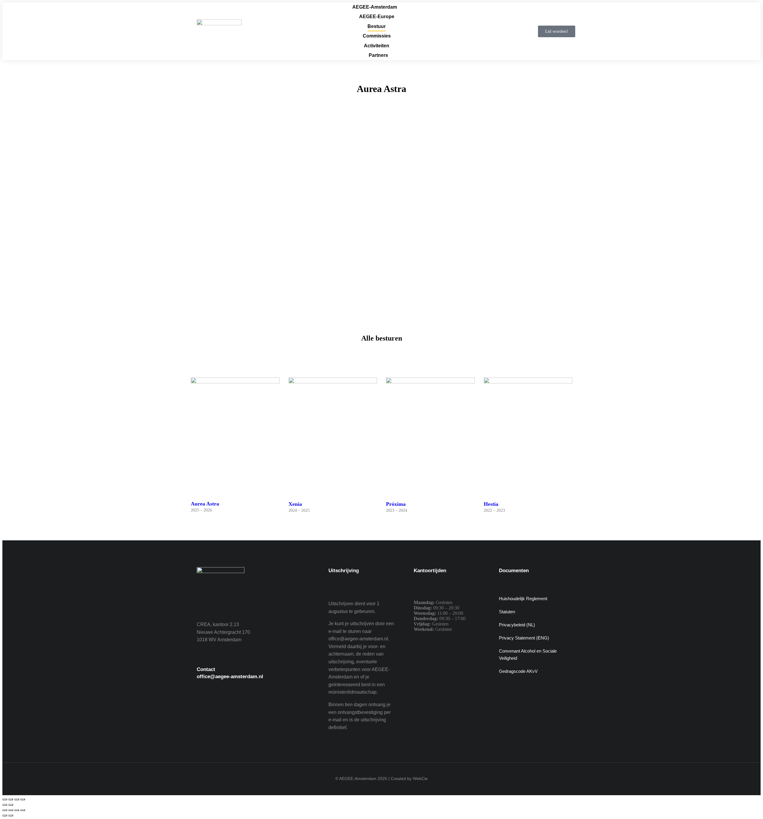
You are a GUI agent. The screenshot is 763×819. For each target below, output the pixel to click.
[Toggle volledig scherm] (10, 799)
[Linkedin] (253, 708)
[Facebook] (204, 708)
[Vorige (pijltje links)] (4, 805)
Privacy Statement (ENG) (524, 637)
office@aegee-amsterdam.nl (230, 676)
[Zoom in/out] (22, 810)
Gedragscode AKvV (518, 671)
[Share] (10, 810)
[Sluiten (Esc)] (22, 799)
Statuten (507, 611)
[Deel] (16, 799)
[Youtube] (220, 708)
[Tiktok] (269, 708)
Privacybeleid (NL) (517, 624)
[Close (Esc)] (4, 810)
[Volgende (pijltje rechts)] (10, 805)
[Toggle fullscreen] (16, 810)
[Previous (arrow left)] (4, 815)
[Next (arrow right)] (10, 815)
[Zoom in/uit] (4, 799)
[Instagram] (236, 708)
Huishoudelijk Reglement (523, 598)
